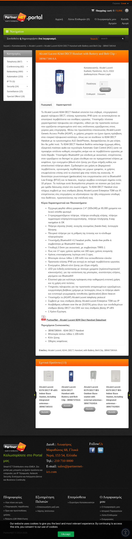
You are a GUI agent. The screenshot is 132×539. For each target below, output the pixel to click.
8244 (64, 350)
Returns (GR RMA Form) (16, 519)
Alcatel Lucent (35, 46)
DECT (71, 350)
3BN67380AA (110, 350)
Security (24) (13, 86)
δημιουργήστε (30, 38)
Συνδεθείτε (13, 38)
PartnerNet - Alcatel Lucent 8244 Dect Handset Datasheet (76, 320)
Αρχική (59, 19)
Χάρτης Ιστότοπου (45, 511)
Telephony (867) (14, 61)
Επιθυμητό (90, 94)
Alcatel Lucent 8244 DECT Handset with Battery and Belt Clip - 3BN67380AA (80, 46)
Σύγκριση (101, 94)
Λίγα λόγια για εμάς (14, 502)
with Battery (89, 350)
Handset (78, 350)
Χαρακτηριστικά (63, 105)
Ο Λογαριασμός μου (105, 19)
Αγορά (125, 23)
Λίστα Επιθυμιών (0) (79, 19)
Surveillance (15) (15, 91)
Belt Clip (99, 350)
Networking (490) (15, 71)
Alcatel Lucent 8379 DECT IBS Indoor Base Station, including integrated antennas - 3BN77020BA (114, 397)
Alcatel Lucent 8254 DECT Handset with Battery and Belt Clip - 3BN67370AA (71, 393)
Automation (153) (15, 76)
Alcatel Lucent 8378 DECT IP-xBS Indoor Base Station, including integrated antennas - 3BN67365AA (48, 397)
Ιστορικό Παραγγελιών (112, 511)
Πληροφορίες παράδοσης (17, 506)
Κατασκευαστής (19, 46)
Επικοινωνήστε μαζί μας (48, 507)
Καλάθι (45, 412)
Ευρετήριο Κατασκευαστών (81, 502)
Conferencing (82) (15, 66)
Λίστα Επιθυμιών (109, 515)
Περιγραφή (46, 105)
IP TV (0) (11, 81)
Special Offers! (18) (16, 96)
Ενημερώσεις (108, 519)
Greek (124, 3)
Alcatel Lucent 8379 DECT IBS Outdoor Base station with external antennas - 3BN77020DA (93, 395)
